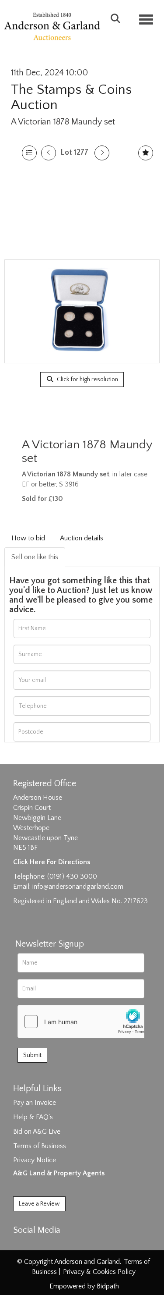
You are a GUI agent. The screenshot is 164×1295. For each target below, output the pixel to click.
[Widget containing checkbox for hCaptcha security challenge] (83, 1021)
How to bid (28, 538)
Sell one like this (34, 557)
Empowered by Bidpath (84, 1286)
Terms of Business (39, 1146)
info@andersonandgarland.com (77, 887)
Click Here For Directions (51, 862)
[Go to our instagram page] (57, 1245)
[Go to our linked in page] (39, 1245)
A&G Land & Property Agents (59, 1173)
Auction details (81, 538)
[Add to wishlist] (145, 152)
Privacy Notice (34, 1160)
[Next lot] (101, 152)
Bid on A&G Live (36, 1131)
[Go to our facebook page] (21, 1245)
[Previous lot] (48, 152)
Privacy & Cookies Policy (99, 1272)
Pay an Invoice (34, 1103)
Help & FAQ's (33, 1117)
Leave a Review (39, 1203)
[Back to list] (29, 152)
